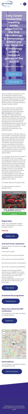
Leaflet (12, 358)
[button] (24, 4)
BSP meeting (6, 113)
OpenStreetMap (18, 358)
